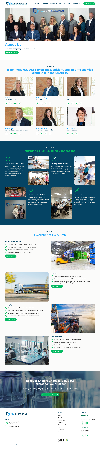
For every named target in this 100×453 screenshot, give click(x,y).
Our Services (44, 3)
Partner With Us (76, 3)
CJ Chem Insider (60, 3)
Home (59, 415)
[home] (16, 4)
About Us (36, 3)
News (68, 3)
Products (52, 3)
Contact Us (61, 432)
